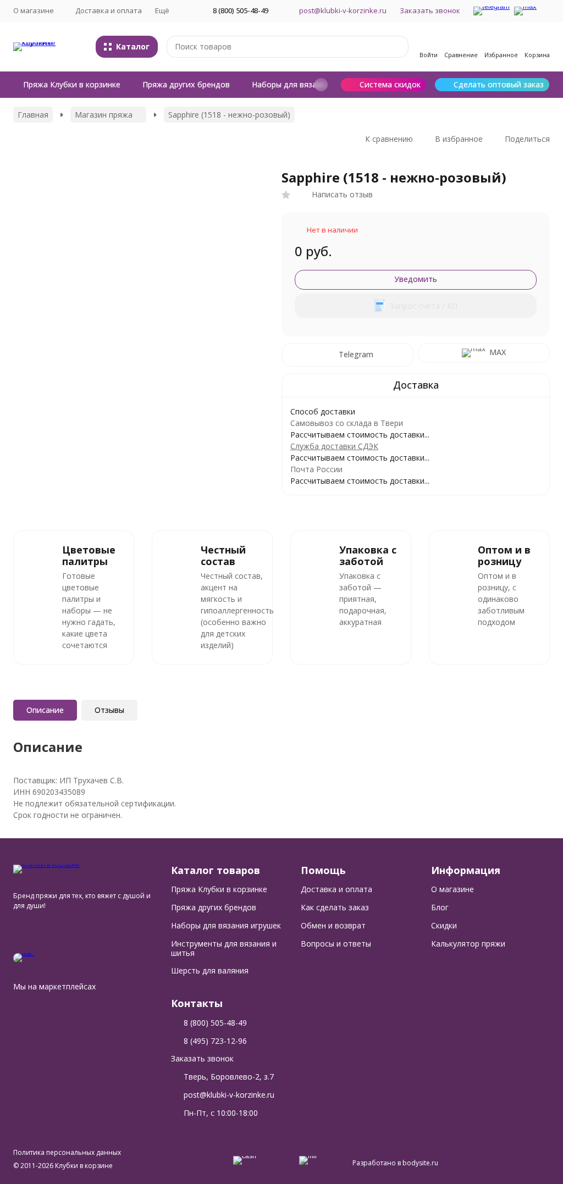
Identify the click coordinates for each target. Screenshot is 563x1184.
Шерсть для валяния (210, 970)
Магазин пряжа (104, 114)
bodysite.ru (420, 1163)
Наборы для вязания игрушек (307, 84)
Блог (440, 907)
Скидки (444, 925)
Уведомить (415, 279)
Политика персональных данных (67, 1152)
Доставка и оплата (108, 10)
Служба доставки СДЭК (334, 446)
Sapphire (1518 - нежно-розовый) (229, 114)
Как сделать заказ (335, 907)
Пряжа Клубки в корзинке (71, 84)
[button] (321, 84)
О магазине (452, 889)
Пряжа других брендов (186, 84)
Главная (33, 114)
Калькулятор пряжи (468, 943)
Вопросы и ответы (336, 943)
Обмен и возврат (333, 925)
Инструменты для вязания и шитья (224, 948)
